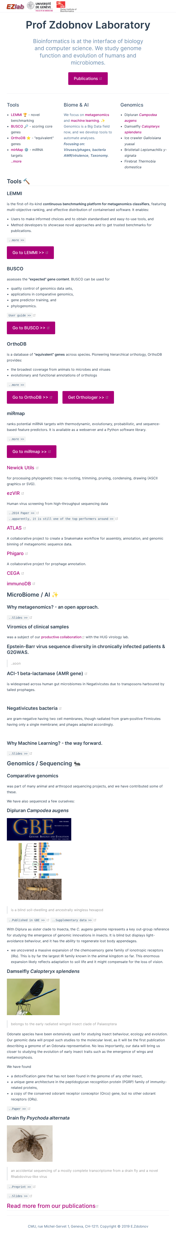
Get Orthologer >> (86, 397)
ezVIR (15, 493)
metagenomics (97, 115)
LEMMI (16, 115)
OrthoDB (18, 138)
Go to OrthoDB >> (30, 397)
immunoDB (21, 583)
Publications (91, 78)
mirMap (17, 149)
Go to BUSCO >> (29, 327)
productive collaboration (63, 637)
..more (16, 161)
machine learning (85, 120)
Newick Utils (23, 467)
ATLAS (16, 528)
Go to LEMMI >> (28, 252)
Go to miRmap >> (30, 451)
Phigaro (17, 553)
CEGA (15, 573)
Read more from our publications (53, 1205)
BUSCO (17, 126)
